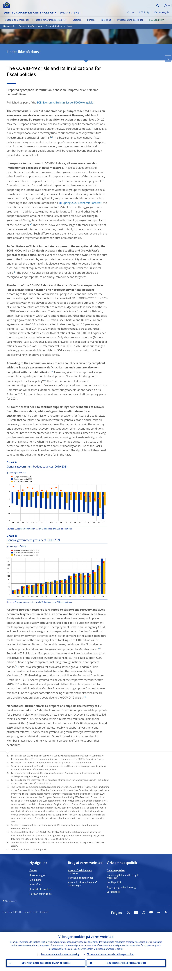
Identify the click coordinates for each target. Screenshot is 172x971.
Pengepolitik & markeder (16, 20)
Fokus (69, 26)
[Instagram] (143, 912)
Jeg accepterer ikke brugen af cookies (126, 963)
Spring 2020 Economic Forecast (82, 203)
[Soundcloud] (158, 912)
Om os (130, 13)
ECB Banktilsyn (156, 20)
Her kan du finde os (40, 894)
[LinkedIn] (136, 912)
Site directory (10, 901)
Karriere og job (37, 875)
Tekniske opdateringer (80, 878)
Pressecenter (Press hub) (130, 20)
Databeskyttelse (116, 870)
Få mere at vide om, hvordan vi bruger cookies (110, 954)
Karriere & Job (161, 13)
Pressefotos (36, 884)
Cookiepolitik (114, 882)
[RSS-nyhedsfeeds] (166, 912)
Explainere (35, 880)
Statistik (77, 20)
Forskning (106, 20)
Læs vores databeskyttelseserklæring (60, 954)
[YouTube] (151, 912)
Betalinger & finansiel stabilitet (50, 20)
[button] (162, 5)
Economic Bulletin (54, 26)
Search (157, 5)
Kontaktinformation (40, 889)
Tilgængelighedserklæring (121, 887)
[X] (128, 912)
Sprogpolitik (113, 892)
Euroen (91, 20)
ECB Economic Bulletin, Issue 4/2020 (59, 102)
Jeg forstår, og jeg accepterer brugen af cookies (46, 963)
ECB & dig (144, 13)
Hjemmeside (9, 26)
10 (85, 697)
